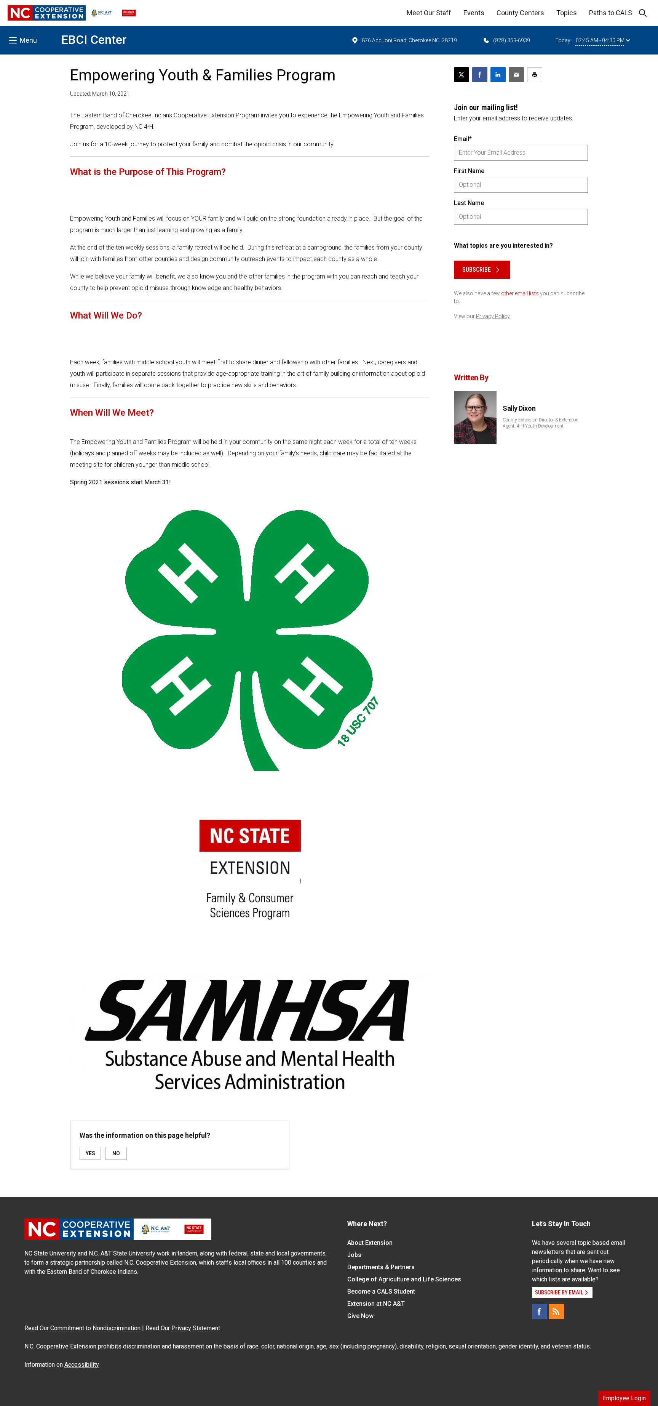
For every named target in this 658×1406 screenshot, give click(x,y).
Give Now (360, 1316)
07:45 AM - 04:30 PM (600, 40)
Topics (566, 13)
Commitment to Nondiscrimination (95, 1328)
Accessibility (81, 1364)
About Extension (370, 1242)
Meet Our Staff (429, 13)
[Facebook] (539, 1311)
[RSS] (556, 1311)
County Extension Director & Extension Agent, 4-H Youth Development (540, 423)
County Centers (520, 13)
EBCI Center (94, 39)
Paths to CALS (610, 13)
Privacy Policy (493, 316)
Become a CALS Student (381, 1291)
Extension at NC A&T (376, 1303)
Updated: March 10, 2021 (99, 94)
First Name (469, 171)
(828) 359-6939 (511, 40)
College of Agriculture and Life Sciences (404, 1279)
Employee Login (624, 1398)
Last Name (469, 203)
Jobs (354, 1255)
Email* (463, 139)
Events (473, 13)
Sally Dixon (519, 408)
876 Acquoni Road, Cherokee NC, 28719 (409, 40)
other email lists (520, 293)
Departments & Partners (381, 1267)
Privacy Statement (195, 1328)
